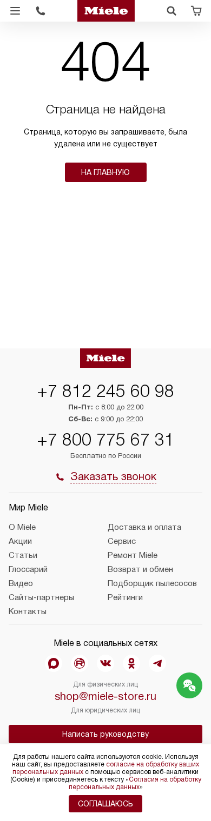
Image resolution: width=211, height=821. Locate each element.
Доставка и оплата (144, 527)
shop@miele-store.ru (105, 696)
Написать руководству (105, 734)
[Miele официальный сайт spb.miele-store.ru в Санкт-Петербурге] (106, 11)
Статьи (23, 555)
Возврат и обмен (140, 569)
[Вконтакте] (105, 663)
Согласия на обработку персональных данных (135, 783)
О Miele (22, 527)
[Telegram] (157, 663)
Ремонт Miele (132, 555)
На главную (105, 172)
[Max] (53, 663)
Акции (20, 541)
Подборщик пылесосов (152, 583)
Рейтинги (125, 597)
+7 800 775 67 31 (105, 440)
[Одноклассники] (131, 663)
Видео (21, 583)
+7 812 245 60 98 (105, 391)
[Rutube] (79, 663)
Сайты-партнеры (41, 597)
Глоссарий (28, 569)
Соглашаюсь (105, 803)
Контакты (28, 611)
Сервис (122, 541)
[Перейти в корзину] (196, 11)
